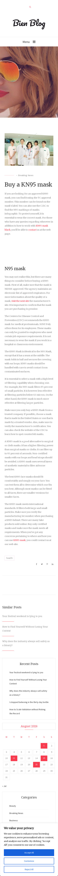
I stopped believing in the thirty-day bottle (29, 702)
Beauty (12, 805)
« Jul (4, 786)
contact (32, 229)
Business (13, 820)
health (9, 558)
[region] (29, 849)
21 (36, 764)
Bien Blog (29, 23)
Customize (29, 861)
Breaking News (25, 175)
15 (44, 758)
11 (14, 758)
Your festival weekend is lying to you (22, 616)
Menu (26, 42)
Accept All (29, 852)
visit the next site (20, 301)
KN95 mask (19, 540)
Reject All (29, 869)
